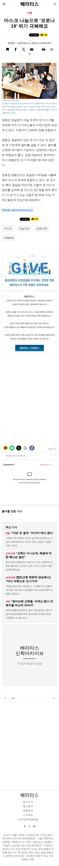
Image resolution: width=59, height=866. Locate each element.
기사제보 (28, 815)
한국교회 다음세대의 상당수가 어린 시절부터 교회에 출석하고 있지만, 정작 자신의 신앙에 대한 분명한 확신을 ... (29, 566)
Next (53, 698)
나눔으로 (24, 228)
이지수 (12, 43)
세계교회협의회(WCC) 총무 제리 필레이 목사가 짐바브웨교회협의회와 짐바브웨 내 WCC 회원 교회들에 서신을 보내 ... (29, 614)
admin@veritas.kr (22, 210)
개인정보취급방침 (28, 819)
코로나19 (42, 228)
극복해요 (9, 238)
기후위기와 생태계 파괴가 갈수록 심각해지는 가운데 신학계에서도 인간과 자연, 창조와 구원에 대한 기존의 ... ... (29, 542)
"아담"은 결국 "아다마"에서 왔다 (32, 532)
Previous (5, 698)
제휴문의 (28, 810)
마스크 (8, 228)
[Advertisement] (29, 742)
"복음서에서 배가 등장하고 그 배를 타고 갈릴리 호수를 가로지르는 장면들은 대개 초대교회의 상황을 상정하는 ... (29, 590)
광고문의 (28, 806)
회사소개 (28, 802)
